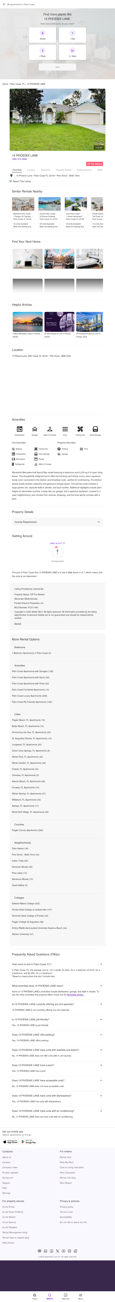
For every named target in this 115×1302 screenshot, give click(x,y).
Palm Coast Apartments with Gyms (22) (30, 677)
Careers (6, 1162)
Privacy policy (66, 1206)
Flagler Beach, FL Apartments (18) (28, 719)
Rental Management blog (14, 1232)
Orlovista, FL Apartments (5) (25, 775)
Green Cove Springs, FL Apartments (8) (31, 750)
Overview (17, 169)
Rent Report (66, 1182)
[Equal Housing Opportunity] (39, 1251)
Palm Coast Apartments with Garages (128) (32, 671)
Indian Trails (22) (20, 860)
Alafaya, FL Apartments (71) (25, 805)
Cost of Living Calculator (72, 1167)
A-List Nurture (9, 1222)
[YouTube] (63, 1251)
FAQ (4, 1187)
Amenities (45, 169)
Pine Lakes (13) (19, 872)
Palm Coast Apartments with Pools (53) (30, 683)
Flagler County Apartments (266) (27, 830)
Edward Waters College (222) (26, 903)
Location (31, 169)
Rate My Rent (66, 1162)
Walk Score (56, 543)
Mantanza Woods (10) (22, 879)
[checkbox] (42, 35)
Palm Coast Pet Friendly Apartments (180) (32, 701)
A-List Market (8, 1216)
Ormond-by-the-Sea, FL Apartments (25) (31, 732)
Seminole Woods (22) (22, 866)
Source (17, 623)
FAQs (99, 169)
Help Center (8, 1242)
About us (6, 1157)
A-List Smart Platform (12, 1211)
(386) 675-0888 (19, 158)
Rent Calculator (67, 1172)
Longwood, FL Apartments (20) (27, 744)
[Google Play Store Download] (29, 1142)
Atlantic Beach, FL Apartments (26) (28, 781)
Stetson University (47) (23, 934)
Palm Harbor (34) (20, 848)
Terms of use (66, 1211)
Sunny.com (7, 1177)
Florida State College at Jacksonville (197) (32, 909)
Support (6, 1182)
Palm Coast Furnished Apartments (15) (30, 689)
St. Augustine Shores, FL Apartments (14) (32, 738)
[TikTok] (75, 1251)
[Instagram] (69, 1251)
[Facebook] (51, 1251)
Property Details (63, 169)
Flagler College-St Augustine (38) (28, 921)
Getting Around (84, 169)
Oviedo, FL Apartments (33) (25, 768)
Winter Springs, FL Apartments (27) (29, 793)
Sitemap (6, 1193)
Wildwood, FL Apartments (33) (26, 799)
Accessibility (66, 1216)
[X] (57, 1251)
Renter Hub (65, 1157)
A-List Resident (9, 1227)
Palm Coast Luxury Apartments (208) (29, 695)
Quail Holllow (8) (20, 885)
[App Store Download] (10, 1142)
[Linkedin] (45, 1251)
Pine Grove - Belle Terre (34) (25, 854)
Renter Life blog (68, 1177)
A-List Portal (8, 1206)
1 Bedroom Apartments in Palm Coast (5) (31, 652)
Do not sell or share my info (73, 1222)
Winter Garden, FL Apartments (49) (29, 762)
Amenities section (75, 994)
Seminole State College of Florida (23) (30, 915)
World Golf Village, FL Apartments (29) (30, 811)
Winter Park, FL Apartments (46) (27, 756)
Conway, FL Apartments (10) (25, 787)
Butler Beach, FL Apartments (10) (28, 726)
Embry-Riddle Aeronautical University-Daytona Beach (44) (39, 927)
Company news (10, 1167)
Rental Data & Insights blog (15, 1237)
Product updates (10, 1172)
